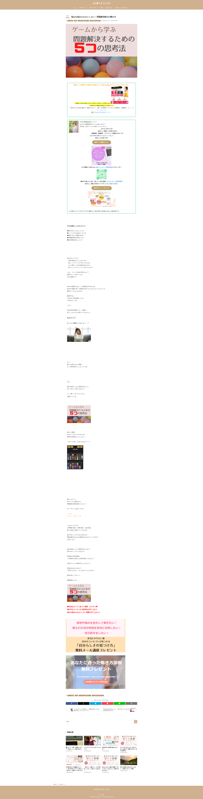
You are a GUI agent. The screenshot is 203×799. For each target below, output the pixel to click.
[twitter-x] (101, 795)
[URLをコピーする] (131, 703)
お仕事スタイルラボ (101, 3)
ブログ (75, 20)
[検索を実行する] (135, 721)
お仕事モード (70, 20)
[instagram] (103, 795)
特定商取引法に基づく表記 (101, 789)
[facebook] (99, 795)
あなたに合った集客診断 (104, 167)
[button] (71, 703)
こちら (112, 105)
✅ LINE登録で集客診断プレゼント (101, 112)
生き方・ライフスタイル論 (95, 20)
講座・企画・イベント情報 (83, 20)
